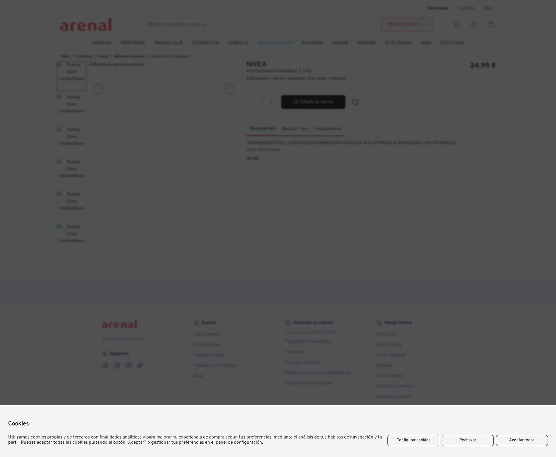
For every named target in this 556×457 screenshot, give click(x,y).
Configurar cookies (413, 440)
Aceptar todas (522, 440)
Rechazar (467, 440)
